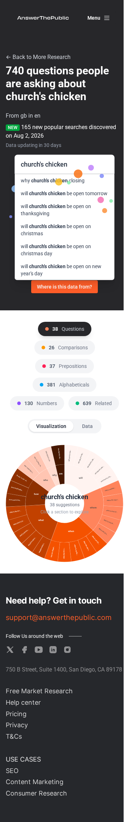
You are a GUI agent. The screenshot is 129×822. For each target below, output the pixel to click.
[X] (10, 649)
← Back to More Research (38, 57)
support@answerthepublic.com (58, 617)
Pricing (16, 714)
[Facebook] (24, 649)
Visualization (51, 426)
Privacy (17, 725)
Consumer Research (36, 793)
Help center (23, 702)
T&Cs (14, 736)
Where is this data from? (64, 287)
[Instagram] (67, 649)
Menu (93, 18)
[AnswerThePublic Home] (43, 18)
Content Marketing (34, 782)
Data (87, 426)
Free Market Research (39, 691)
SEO (12, 770)
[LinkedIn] (53, 649)
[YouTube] (38, 649)
